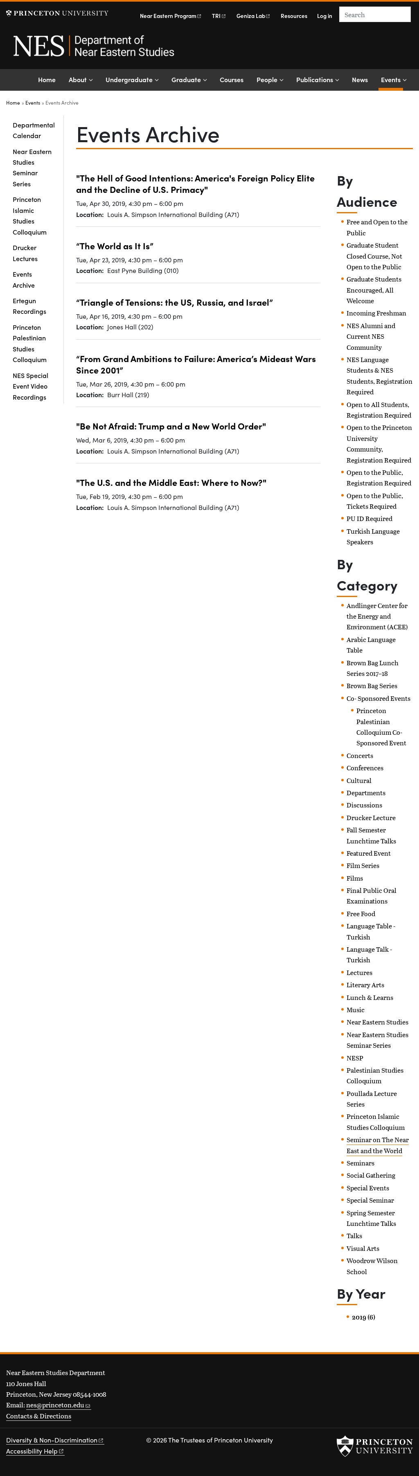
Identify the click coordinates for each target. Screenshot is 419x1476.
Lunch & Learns (370, 997)
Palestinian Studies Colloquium (375, 1075)
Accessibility (32, 1451)
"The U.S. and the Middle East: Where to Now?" (171, 482)
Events (392, 79)
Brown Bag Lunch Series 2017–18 (373, 668)
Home (47, 79)
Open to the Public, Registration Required (379, 477)
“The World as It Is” (114, 245)
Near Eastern (168, 16)
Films (355, 878)
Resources (294, 16)
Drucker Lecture (371, 817)
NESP (355, 1057)
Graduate (186, 79)
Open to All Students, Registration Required (379, 410)
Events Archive (24, 279)
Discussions (364, 805)
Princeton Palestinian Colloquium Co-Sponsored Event (381, 726)
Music (356, 1009)
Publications (314, 79)
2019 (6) (363, 1317)
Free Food (361, 913)
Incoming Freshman (376, 313)
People (267, 79)
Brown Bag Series (372, 685)
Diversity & (51, 1440)
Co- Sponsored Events (378, 698)
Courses (231, 79)
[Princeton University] (57, 13)
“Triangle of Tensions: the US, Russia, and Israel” (174, 301)
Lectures (359, 972)
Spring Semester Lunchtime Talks (371, 1218)
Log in (324, 16)
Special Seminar (370, 1200)
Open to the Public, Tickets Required (375, 501)
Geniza (251, 16)
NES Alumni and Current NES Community (371, 336)
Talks (354, 1235)
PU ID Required (369, 518)
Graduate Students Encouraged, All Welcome (374, 289)
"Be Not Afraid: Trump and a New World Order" (171, 425)
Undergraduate (129, 79)
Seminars (360, 1162)
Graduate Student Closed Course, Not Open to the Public (374, 255)
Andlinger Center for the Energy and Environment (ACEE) (377, 616)
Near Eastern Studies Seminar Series (32, 167)
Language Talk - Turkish (369, 954)
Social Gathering (371, 1175)
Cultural (359, 780)
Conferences (365, 767)
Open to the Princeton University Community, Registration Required (379, 443)
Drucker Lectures (25, 252)
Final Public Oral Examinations (371, 896)
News (360, 79)
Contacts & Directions (38, 1415)
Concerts (360, 755)
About (78, 79)
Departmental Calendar (34, 130)
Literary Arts (365, 984)
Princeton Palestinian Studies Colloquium (30, 343)
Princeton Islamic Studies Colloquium (30, 215)
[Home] (93, 50)
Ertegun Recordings (29, 305)
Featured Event (369, 853)
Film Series (363, 865)
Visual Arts (363, 1248)
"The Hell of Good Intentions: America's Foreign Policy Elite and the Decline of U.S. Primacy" (195, 183)
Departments (366, 792)
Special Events (368, 1187)
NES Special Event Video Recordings (30, 386)
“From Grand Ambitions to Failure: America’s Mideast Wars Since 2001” (196, 364)
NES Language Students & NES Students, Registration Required (379, 375)
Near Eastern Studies (377, 1021)
